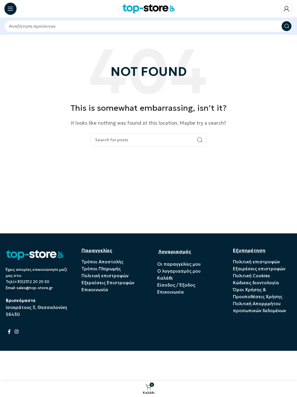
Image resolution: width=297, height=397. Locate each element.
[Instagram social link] (16, 332)
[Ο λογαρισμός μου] (287, 9)
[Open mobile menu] (10, 9)
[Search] (286, 26)
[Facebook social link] (9, 332)
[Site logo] (148, 8)
